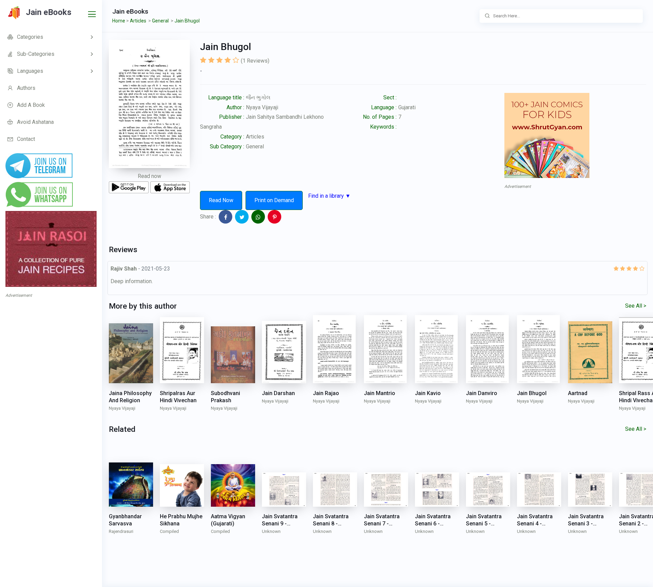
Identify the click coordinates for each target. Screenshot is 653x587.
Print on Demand (274, 200)
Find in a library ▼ (329, 196)
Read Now (221, 200)
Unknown (271, 531)
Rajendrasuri (121, 531)
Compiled (169, 531)
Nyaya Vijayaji (262, 107)
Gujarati (407, 107)
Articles (255, 136)
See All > (635, 306)
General (255, 146)
